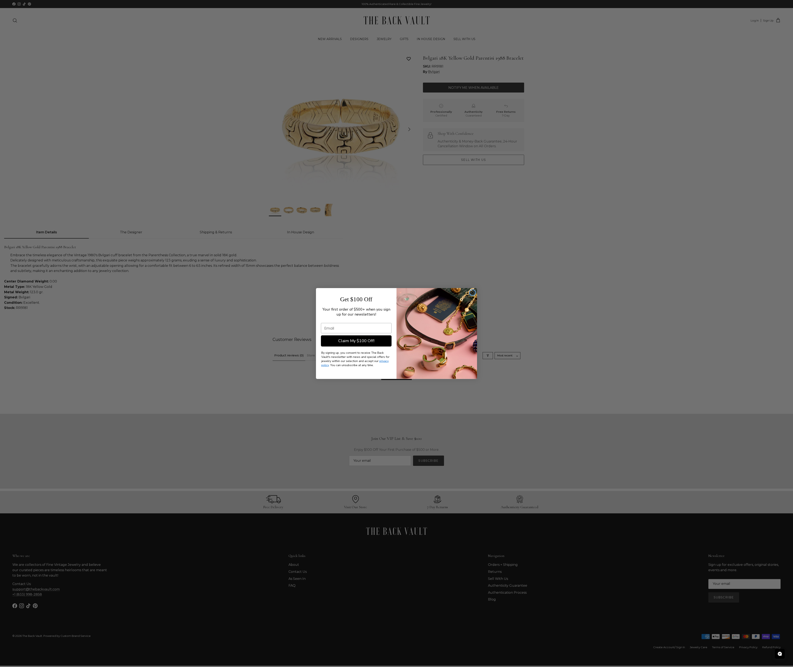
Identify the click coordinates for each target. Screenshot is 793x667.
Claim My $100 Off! (356, 341)
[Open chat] (780, 654)
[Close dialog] (472, 293)
